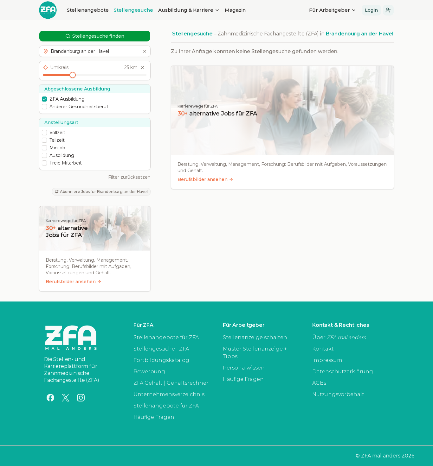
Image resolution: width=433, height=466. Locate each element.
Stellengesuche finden (98, 36)
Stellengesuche (133, 10)
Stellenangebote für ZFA (166, 337)
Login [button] (371, 10)
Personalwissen (244, 368)
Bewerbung (149, 372)
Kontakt (323, 349)
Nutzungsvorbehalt (338, 394)
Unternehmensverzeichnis (168, 394)
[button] (388, 10)
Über (339, 337)
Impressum (327, 360)
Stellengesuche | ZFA (161, 349)
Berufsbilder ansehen (71, 281)
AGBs (319, 383)
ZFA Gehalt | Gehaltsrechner (171, 383)
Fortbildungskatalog (161, 360)
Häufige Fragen (153, 417)
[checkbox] (44, 99)
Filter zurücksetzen (129, 177)
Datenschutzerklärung (342, 372)
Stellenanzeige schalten (255, 337)
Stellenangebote (88, 10)
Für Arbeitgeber (329, 10)
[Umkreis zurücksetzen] (142, 67)
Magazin (235, 10)
